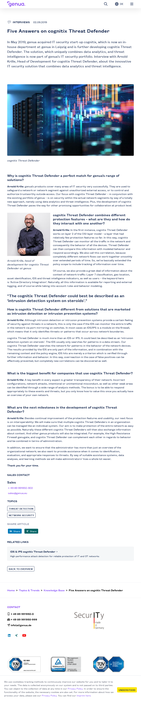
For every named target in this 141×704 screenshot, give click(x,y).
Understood (127, 690)
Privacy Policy (75, 688)
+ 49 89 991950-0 (22, 614)
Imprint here (84, 695)
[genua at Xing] (16, 636)
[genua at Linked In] (10, 636)
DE (121, 4)
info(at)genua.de (21, 625)
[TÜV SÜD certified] (28, 664)
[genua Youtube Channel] (24, 636)
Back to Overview (21, 569)
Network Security (21, 515)
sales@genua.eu (17, 493)
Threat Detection (21, 508)
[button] (15, 531)
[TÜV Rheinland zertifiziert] (71, 664)
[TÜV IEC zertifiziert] (113, 664)
